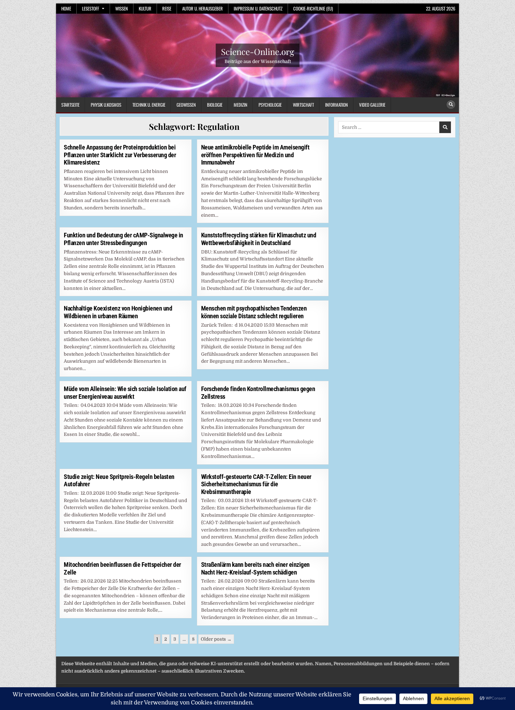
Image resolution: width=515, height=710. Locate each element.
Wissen (121, 8)
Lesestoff (90, 8)
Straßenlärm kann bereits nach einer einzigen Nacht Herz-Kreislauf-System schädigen (255, 568)
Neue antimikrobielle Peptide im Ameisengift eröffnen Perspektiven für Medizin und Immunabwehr (255, 155)
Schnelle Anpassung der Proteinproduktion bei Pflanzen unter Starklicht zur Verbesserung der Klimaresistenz (120, 155)
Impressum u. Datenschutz (258, 8)
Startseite (70, 104)
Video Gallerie (372, 104)
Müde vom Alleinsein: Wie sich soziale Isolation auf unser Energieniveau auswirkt (125, 392)
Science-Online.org (257, 51)
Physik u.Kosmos (106, 104)
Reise (166, 8)
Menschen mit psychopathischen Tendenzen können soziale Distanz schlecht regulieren (254, 312)
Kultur (145, 8)
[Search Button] (451, 104)
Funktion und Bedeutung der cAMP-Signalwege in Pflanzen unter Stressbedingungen (123, 238)
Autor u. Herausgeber (202, 8)
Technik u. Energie (148, 104)
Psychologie (270, 104)
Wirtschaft (303, 104)
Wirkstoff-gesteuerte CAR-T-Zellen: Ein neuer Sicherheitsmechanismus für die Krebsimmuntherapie (256, 484)
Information (336, 104)
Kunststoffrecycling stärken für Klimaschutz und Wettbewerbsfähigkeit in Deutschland (258, 238)
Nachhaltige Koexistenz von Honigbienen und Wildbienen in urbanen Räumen (118, 312)
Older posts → (216, 639)
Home (66, 8)
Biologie (214, 104)
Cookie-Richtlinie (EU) (313, 8)
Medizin (240, 104)
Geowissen (186, 104)
